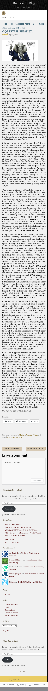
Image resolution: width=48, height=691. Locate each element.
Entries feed (10, 610)
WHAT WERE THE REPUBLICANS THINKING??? (36, 449)
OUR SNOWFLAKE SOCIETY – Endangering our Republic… (12, 449)
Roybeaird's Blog (24, 3)
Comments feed (11, 613)
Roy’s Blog (6, 631)
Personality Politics (13, 525)
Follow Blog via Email (10, 641)
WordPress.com (11, 615)
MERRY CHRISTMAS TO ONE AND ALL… (22, 530)
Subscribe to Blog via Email (12, 490)
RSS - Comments (12, 542)
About (12, 17)
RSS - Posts (9, 540)
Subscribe (9, 509)
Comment (37, 480)
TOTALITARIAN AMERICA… (30, 582)
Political (35, 435)
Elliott (12, 582)
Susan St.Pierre (16, 560)
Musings (22, 435)
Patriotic (29, 435)
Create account (11, 605)
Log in (7, 607)
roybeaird (15, 34)
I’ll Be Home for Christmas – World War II (23, 533)
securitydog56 (15, 574)
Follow (7, 660)
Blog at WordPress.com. (17, 680)
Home (4, 17)
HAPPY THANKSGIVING (15, 536)
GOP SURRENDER (14, 437)
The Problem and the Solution (18, 527)
